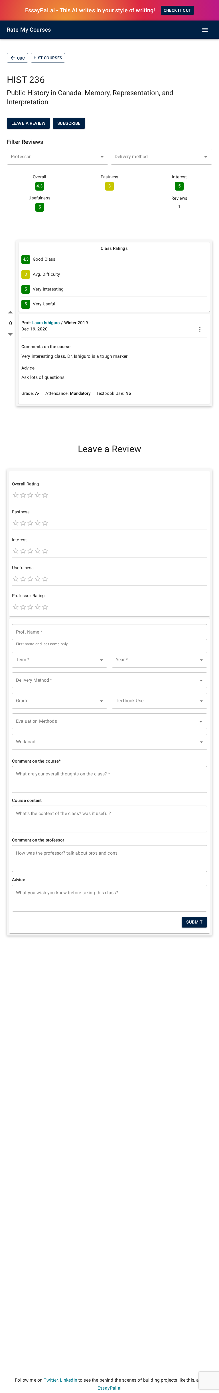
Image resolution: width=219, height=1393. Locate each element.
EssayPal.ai (109, 1388)
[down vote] (10, 334)
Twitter (51, 1380)
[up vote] (10, 312)
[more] (200, 329)
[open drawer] (205, 30)
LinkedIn (68, 1380)
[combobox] (57, 157)
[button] (59, 660)
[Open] (102, 157)
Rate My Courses (29, 29)
